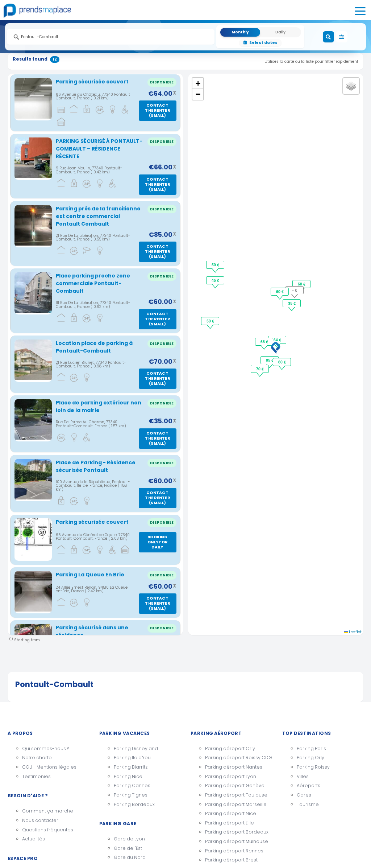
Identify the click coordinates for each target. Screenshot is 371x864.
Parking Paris (311, 748)
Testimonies (36, 776)
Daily (280, 32)
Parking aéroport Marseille (236, 804)
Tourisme (308, 804)
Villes (303, 776)
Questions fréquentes (47, 830)
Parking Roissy (313, 767)
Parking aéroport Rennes (234, 851)
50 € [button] (210, 321)
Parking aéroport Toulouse (236, 795)
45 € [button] (215, 280)
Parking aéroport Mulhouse (236, 841)
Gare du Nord (130, 857)
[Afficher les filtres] (341, 37)
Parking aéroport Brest (231, 860)
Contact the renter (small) (157, 110)
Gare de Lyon (129, 839)
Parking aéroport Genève (234, 785)
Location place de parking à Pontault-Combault (94, 347)
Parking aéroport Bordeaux (236, 832)
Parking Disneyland (136, 748)
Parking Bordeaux (134, 804)
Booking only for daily (157, 542)
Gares (304, 795)
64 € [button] (277, 339)
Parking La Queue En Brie (90, 574)
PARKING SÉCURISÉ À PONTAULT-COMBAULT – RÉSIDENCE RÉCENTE (99, 148)
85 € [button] (270, 360)
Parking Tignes (130, 795)
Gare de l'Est (128, 848)
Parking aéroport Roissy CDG (238, 757)
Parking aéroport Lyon (230, 776)
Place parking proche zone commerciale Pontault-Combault (93, 283)
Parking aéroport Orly (230, 748)
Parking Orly (310, 757)
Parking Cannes (132, 785)
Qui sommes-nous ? (45, 748)
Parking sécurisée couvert (92, 81)
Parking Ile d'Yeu (132, 757)
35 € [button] (292, 303)
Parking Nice (128, 776)
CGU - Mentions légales (49, 767)
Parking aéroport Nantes (233, 767)
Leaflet (355, 632)
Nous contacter (40, 820)
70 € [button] (260, 368)
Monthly (240, 32)
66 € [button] (264, 341)
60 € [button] (282, 362)
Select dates (263, 42)
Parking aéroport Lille (229, 823)
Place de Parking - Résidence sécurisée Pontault (96, 466)
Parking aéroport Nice (230, 813)
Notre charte (37, 757)
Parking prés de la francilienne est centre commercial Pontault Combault (98, 216)
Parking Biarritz (130, 767)
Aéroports (308, 785)
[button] (275, 347)
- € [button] (294, 290)
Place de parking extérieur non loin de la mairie (98, 406)
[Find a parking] (328, 37)
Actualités (33, 839)
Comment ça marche (47, 811)
